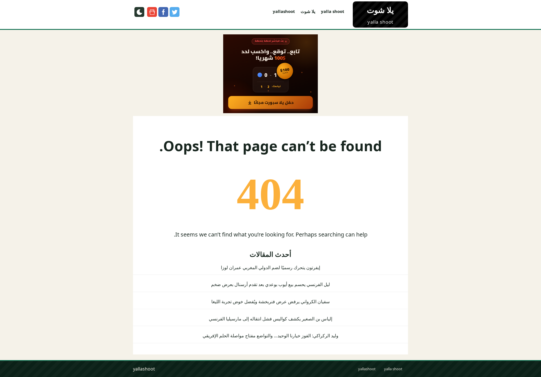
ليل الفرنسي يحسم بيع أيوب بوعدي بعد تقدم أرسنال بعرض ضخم (270, 284)
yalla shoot (332, 11)
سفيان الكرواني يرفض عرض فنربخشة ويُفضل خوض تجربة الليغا (270, 301)
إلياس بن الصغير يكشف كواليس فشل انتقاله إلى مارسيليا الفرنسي (270, 319)
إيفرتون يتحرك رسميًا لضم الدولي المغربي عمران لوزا (270, 267)
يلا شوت (308, 11)
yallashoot (284, 11)
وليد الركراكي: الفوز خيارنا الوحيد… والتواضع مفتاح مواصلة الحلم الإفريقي (270, 336)
